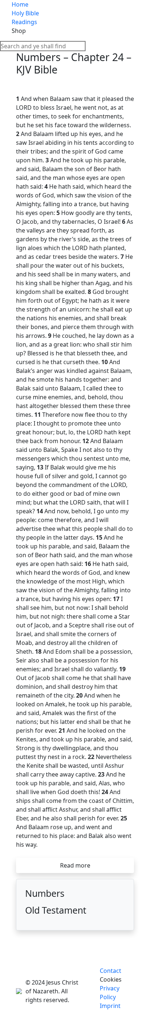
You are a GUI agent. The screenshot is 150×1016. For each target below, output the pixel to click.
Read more (75, 865)
